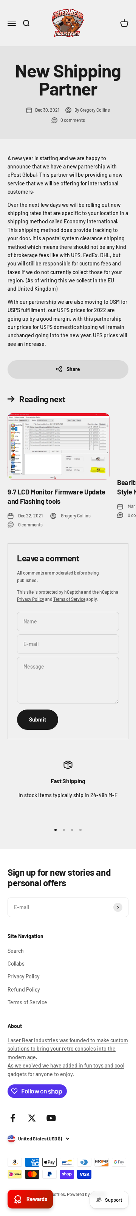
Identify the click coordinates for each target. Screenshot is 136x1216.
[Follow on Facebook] (13, 1118)
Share (73, 369)
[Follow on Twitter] (32, 1118)
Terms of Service (69, 599)
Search (16, 951)
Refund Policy (24, 989)
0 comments (72, 120)
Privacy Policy (30, 599)
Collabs (16, 963)
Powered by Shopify (86, 1194)
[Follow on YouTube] (51, 1118)
